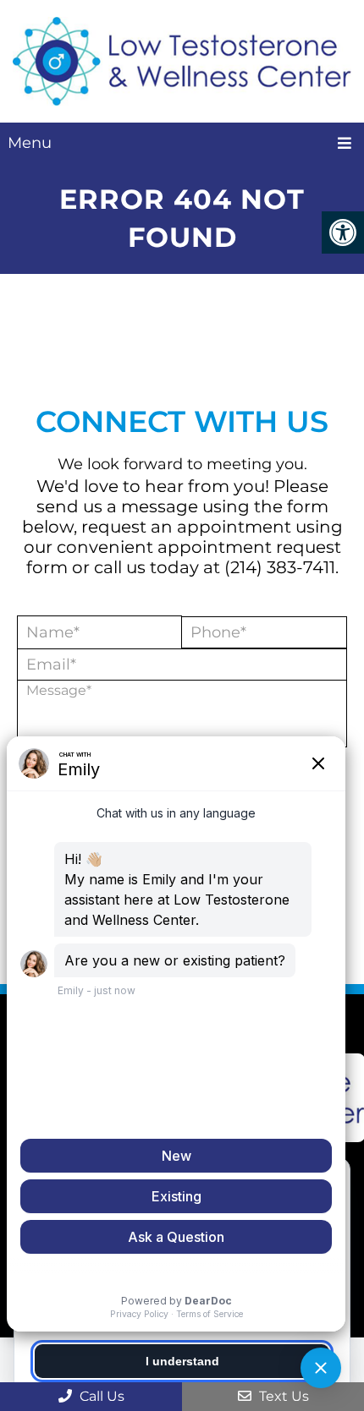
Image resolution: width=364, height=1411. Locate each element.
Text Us (282, 1396)
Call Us (100, 1396)
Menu (30, 143)
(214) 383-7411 (279, 567)
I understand (182, 1361)
